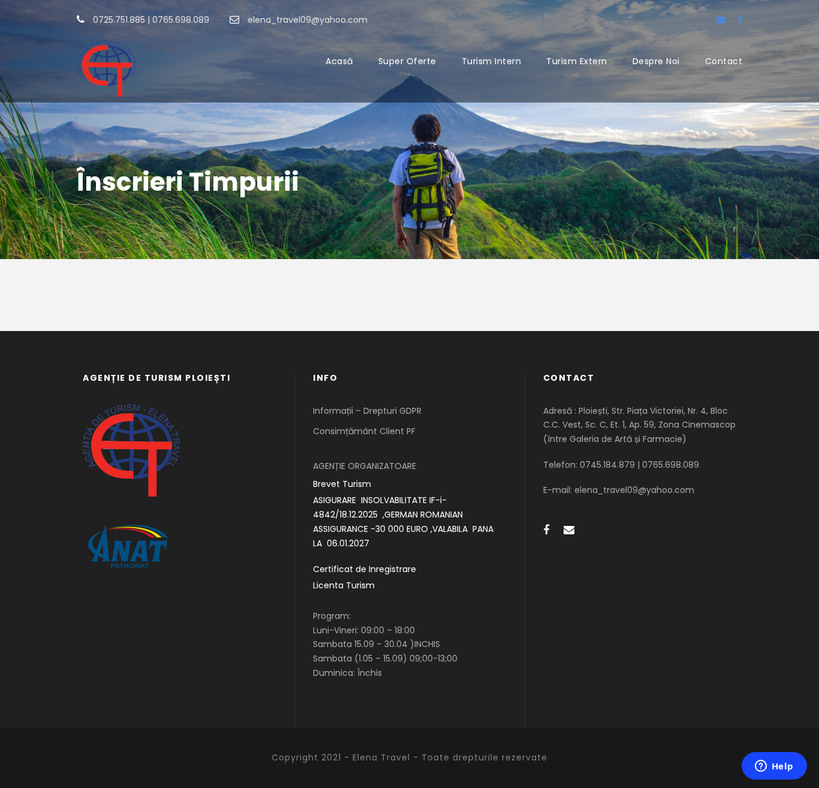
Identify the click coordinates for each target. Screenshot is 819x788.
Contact (724, 61)
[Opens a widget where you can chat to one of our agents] (774, 767)
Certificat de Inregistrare (364, 569)
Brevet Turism (342, 484)
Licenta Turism (344, 585)
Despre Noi (656, 61)
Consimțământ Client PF (364, 431)
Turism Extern (576, 61)
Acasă (339, 61)
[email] (720, 20)
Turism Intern (492, 61)
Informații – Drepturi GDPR (367, 411)
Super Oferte (407, 61)
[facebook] (739, 20)
